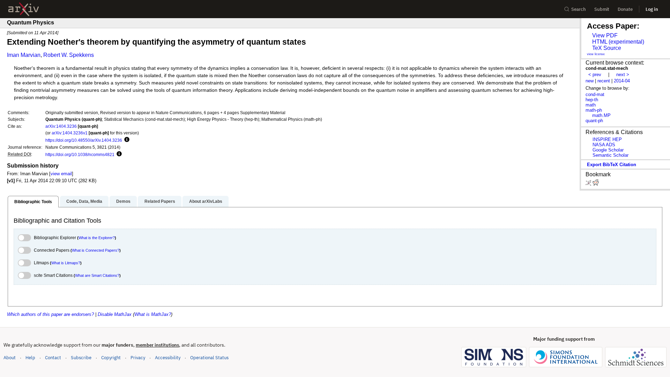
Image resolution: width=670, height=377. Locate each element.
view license (596, 54)
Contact (53, 358)
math (591, 105)
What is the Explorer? (97, 238)
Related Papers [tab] (159, 201)
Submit (601, 9)
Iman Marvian (23, 55)
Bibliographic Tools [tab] (33, 201)
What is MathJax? (152, 314)
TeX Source (606, 48)
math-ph (594, 110)
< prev (594, 74)
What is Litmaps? (65, 263)
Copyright (111, 358)
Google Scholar (608, 150)
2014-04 (622, 80)
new (590, 80)
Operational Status (209, 357)
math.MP (601, 115)
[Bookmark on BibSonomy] (589, 184)
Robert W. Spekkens (68, 55)
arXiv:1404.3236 (61, 126)
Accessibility (167, 358)
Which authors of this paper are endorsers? (50, 314)
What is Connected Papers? (95, 250)
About (9, 358)
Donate (625, 9)
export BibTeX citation (611, 164)
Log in (652, 9)
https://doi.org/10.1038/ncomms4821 (79, 154)
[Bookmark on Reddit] (596, 184)
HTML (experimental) (618, 42)
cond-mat (595, 94)
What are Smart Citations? (97, 275)
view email (61, 173)
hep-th (592, 99)
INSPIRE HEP (607, 139)
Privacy (138, 358)
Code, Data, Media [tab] (84, 201)
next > (622, 74)
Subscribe (81, 358)
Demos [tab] (123, 201)
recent (603, 80)
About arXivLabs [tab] (205, 201)
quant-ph (594, 120)
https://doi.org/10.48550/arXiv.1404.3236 (83, 140)
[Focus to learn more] (125, 140)
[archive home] (23, 9)
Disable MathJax (115, 314)
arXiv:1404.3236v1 (70, 133)
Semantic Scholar (610, 155)
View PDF (605, 35)
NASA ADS (604, 144)
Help (30, 358)
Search (578, 9)
